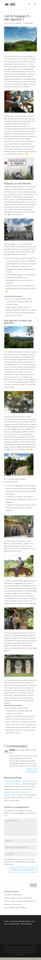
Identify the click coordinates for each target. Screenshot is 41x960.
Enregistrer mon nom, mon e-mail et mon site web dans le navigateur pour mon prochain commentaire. (20, 861)
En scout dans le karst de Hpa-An (15, 908)
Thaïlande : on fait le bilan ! (13, 895)
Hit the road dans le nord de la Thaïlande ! (18, 898)
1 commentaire (28, 23)
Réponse (32, 770)
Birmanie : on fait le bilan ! (13, 904)
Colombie (18, 23)
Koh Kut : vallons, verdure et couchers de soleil (20, 901)
